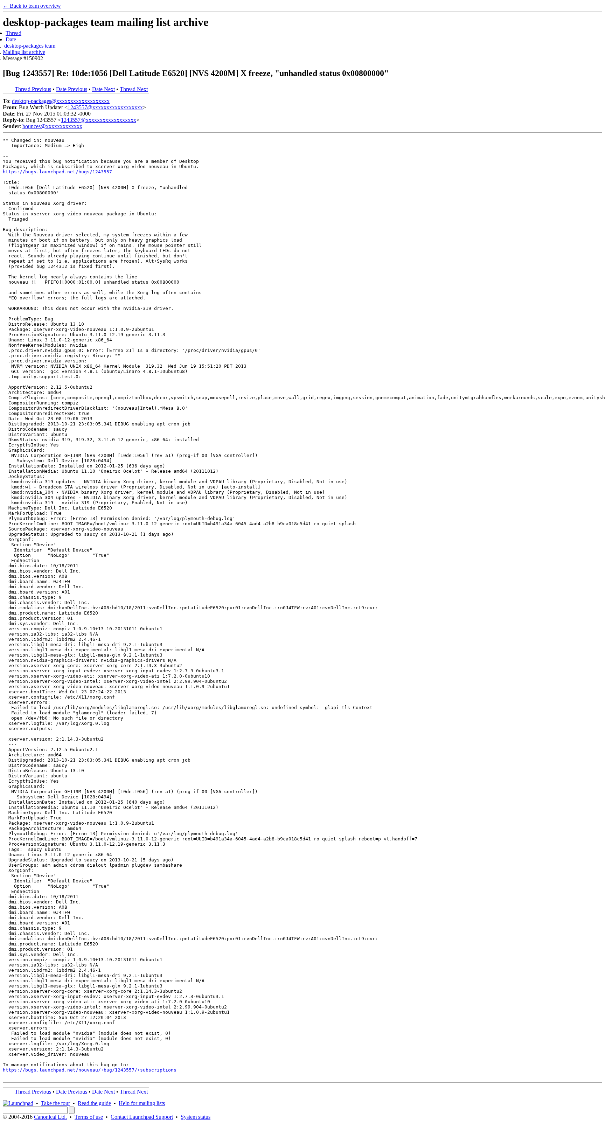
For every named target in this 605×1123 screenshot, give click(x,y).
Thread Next (134, 89)
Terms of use (89, 1117)
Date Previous (71, 89)
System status (195, 1117)
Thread (13, 33)
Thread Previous (33, 89)
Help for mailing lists (142, 1103)
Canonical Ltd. (50, 1117)
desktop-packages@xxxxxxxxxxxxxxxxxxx (61, 101)
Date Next (103, 89)
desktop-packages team (29, 46)
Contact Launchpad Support (142, 1117)
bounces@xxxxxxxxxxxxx (52, 126)
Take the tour (55, 1103)
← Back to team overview (32, 6)
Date (11, 39)
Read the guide (94, 1103)
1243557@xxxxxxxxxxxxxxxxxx (105, 107)
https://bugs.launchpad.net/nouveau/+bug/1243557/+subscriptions (89, 1070)
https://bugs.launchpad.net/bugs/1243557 (57, 171)
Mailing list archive (24, 52)
